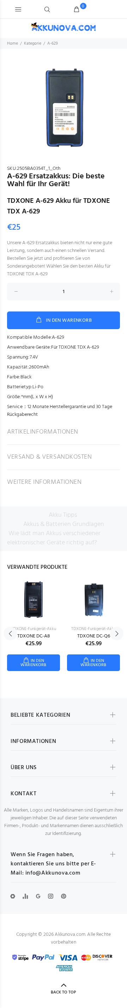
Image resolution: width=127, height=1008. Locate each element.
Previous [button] (10, 633)
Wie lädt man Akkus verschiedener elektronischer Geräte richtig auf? (54, 538)
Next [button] (116, 633)
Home (12, 43)
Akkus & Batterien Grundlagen (63, 524)
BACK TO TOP (63, 992)
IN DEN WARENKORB (69, 320)
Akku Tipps (63, 515)
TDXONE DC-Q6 (93, 636)
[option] (63, 108)
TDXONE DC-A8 (33, 636)
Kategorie (32, 43)
